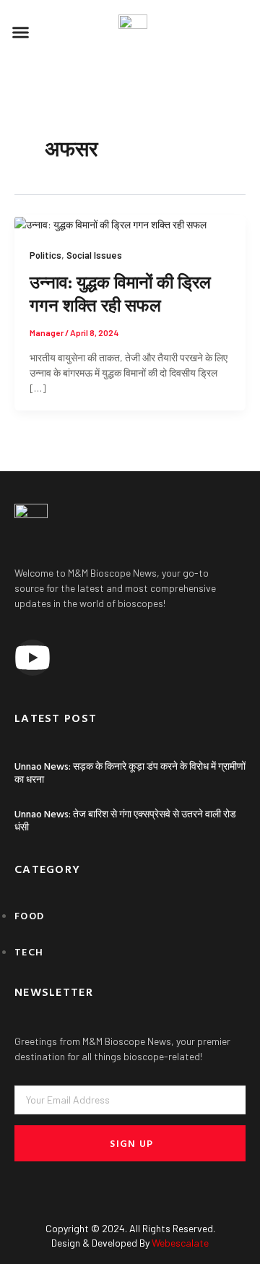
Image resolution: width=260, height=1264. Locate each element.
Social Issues (94, 255)
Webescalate (180, 1243)
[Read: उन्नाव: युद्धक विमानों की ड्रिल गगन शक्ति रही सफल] (110, 223)
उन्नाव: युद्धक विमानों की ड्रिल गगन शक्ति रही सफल (120, 293)
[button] (21, 32)
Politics (45, 255)
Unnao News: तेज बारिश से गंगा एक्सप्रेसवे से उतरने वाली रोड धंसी (125, 820)
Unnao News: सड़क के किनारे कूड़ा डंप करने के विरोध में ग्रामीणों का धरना (130, 772)
